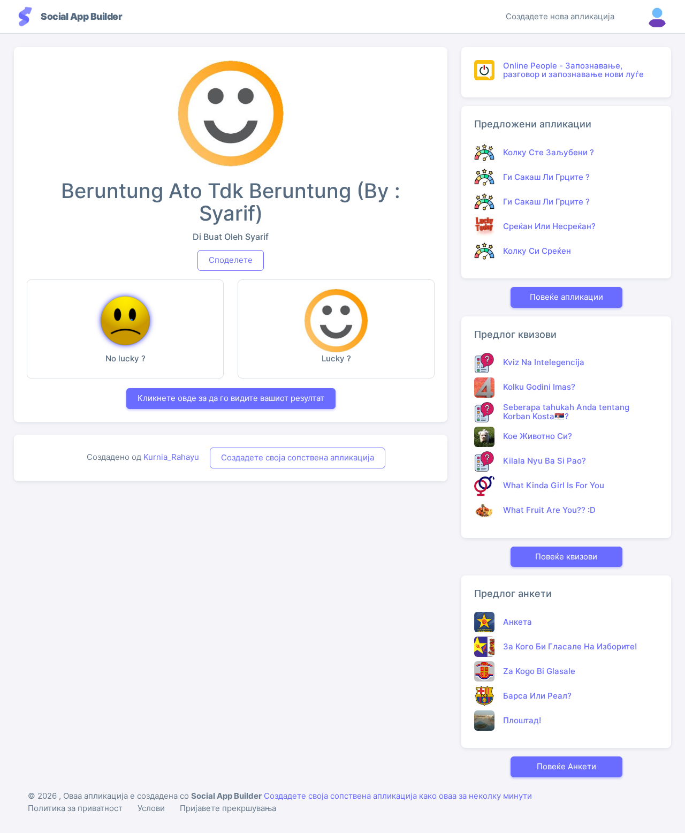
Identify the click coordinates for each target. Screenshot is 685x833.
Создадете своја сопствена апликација (297, 457)
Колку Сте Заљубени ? (548, 152)
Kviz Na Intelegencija (543, 362)
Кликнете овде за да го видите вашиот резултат (231, 398)
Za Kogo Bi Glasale (539, 671)
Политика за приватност (75, 808)
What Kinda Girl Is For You (553, 485)
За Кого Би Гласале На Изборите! (570, 646)
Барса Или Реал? (537, 696)
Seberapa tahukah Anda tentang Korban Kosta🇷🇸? (566, 411)
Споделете (231, 260)
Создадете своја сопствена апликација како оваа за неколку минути (398, 796)
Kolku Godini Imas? (539, 387)
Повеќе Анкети (566, 766)
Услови (151, 808)
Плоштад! (522, 720)
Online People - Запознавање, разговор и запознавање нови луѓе (573, 70)
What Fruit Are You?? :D (549, 510)
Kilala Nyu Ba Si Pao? (544, 461)
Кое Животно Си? (537, 436)
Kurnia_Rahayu (171, 457)
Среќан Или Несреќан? (549, 226)
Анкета (517, 622)
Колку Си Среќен (537, 251)
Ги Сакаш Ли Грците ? (546, 177)
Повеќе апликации (566, 297)
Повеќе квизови (566, 556)
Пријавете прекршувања (228, 808)
